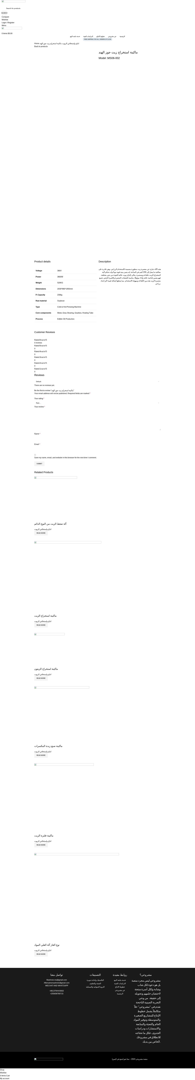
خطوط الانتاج (120, 987)
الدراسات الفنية (120, 983)
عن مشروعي (120, 990)
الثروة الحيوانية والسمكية (95, 987)
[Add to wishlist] (37, 831)
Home (37, 43)
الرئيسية (120, 994)
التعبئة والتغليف (95, 983)
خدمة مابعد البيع (120, 980)
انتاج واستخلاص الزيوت (70, 43)
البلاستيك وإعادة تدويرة (95, 980)
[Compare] (37, 850)
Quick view (43, 850)
